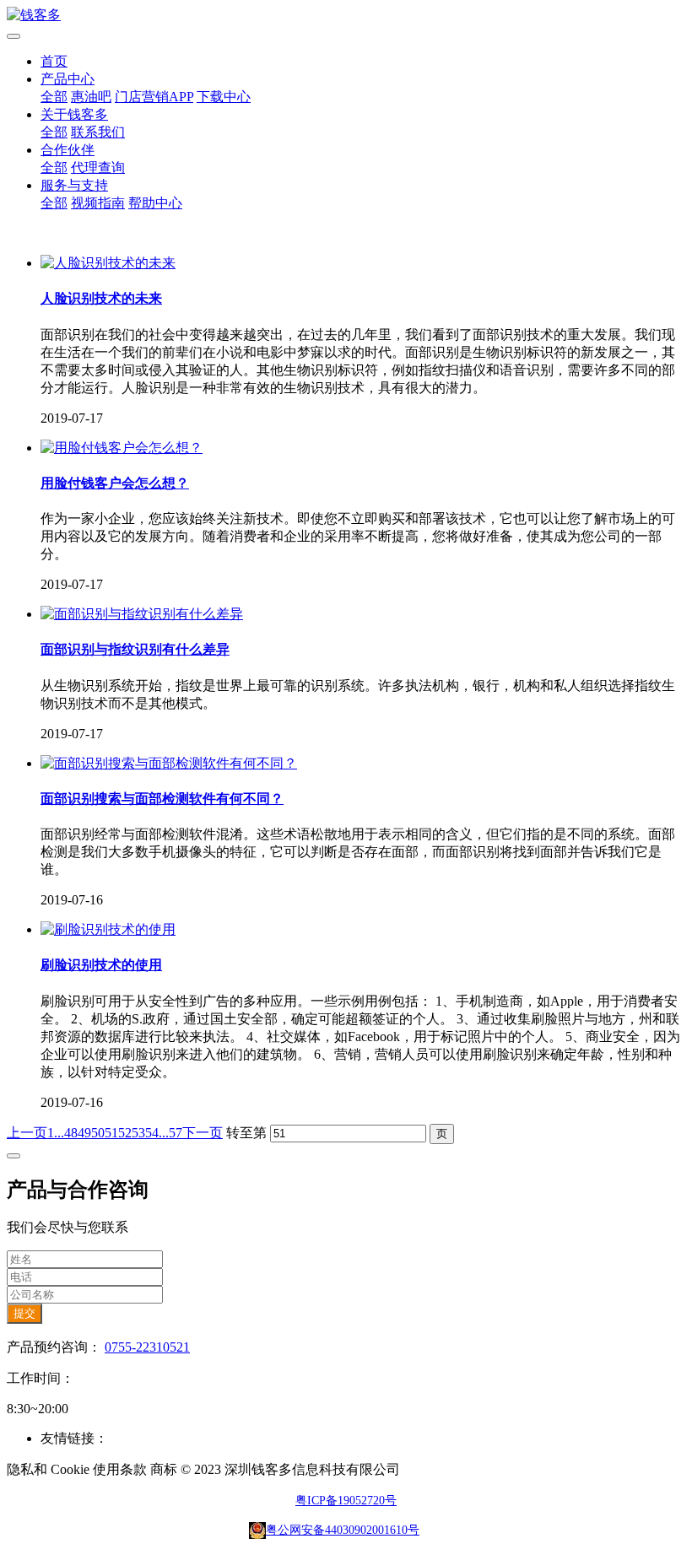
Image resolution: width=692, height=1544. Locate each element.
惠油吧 (91, 96)
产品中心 (68, 79)
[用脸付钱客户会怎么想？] (122, 447)
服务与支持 (74, 185)
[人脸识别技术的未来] (108, 263)
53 (138, 1133)
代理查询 (98, 167)
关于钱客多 (74, 114)
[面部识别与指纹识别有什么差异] (142, 614)
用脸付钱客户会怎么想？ (115, 483)
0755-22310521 (147, 1347)
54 (152, 1133)
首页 (54, 61)
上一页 (27, 1133)
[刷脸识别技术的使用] (108, 929)
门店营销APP (154, 96)
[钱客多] (346, 15)
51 (111, 1133)
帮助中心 (155, 203)
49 (84, 1133)
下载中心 (224, 96)
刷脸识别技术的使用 (101, 965)
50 (98, 1133)
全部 (54, 96)
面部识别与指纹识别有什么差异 (135, 649)
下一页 (202, 1133)
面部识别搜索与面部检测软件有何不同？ (162, 798)
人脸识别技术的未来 (101, 298)
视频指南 (98, 203)
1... (55, 1133)
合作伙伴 (68, 150)
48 (71, 1133)
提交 (24, 1313)
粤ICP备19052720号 (346, 1500)
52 (125, 1133)
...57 (170, 1133)
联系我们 (98, 132)
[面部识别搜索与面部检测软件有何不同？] (169, 763)
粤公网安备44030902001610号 (342, 1530)
